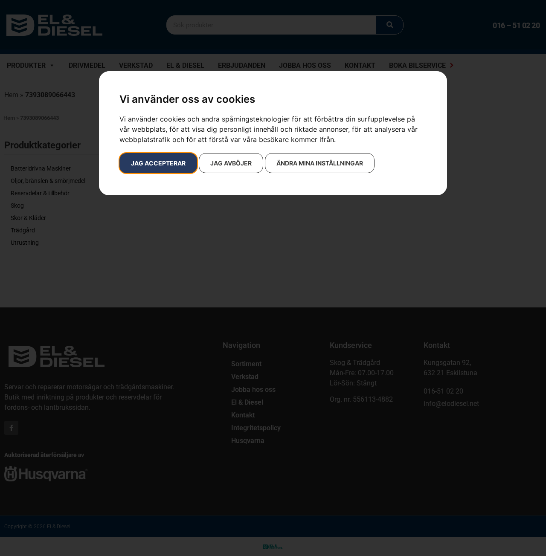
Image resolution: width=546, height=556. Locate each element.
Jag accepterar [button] (158, 163)
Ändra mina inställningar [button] (319, 163)
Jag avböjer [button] (231, 163)
